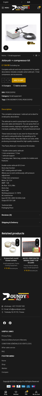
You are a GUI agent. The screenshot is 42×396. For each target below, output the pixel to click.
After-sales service (8, 347)
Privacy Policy (6, 336)
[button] (17, 244)
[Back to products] (36, 55)
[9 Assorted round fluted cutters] (11, 247)
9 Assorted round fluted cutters (11, 259)
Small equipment (14, 55)
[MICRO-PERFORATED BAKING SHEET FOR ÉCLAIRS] (31, 247)
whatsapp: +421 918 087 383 (14, 306)
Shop (3, 364)
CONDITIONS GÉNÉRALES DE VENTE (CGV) (16, 344)
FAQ (3, 351)
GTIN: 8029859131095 (14, 100)
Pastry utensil (28, 265)
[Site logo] (21, 7)
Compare (5, 372)
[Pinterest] (10, 323)
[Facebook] (4, 323)
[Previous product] (33, 55)
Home (4, 55)
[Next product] (39, 55)
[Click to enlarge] (5, 47)
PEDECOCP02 (27, 100)
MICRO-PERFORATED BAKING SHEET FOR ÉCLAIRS (31, 260)
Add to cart (18, 80)
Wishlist (4, 368)
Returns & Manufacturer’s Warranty (14, 340)
